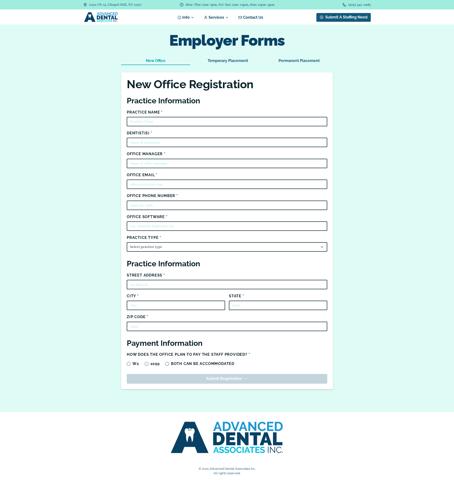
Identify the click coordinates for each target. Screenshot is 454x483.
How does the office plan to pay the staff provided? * (188, 354)
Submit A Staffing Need (346, 17)
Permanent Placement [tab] (299, 60)
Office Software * (147, 217)
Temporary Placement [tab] (228, 60)
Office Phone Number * (152, 195)
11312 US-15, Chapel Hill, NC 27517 (115, 4)
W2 (135, 363)
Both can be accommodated (202, 363)
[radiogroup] (227, 362)
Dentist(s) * (139, 133)
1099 (155, 363)
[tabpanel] (227, 230)
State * (236, 296)
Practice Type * (144, 237)
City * (133, 296)
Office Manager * (146, 154)
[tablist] (227, 60)
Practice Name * (145, 112)
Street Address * (146, 275)
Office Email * (142, 175)
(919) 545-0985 (359, 4)
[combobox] (227, 247)
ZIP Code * (137, 317)
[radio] (129, 364)
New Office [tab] (156, 60)
